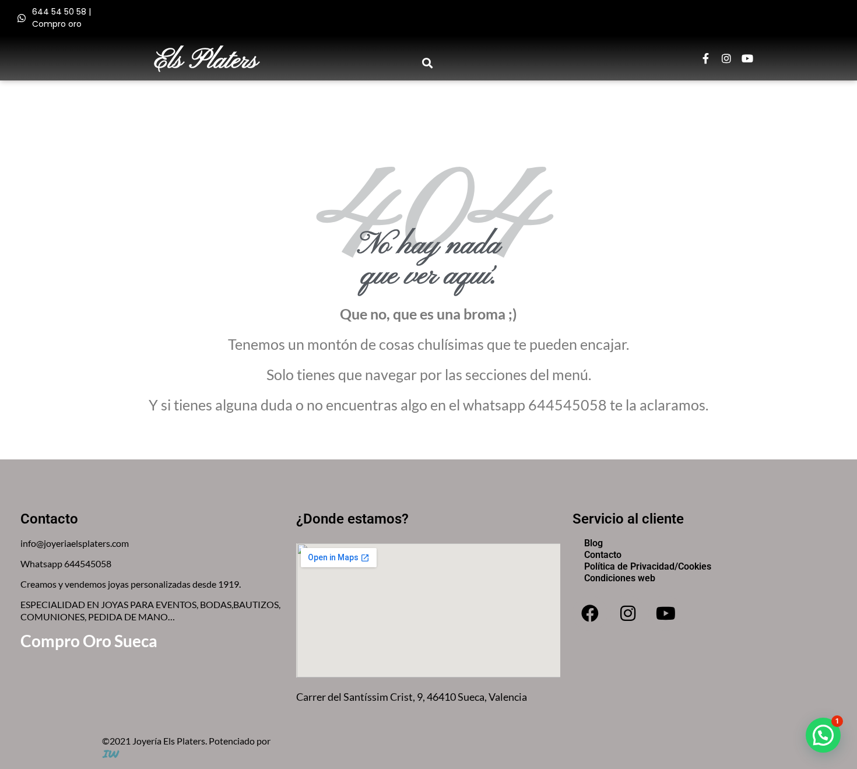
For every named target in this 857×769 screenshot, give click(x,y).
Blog (593, 543)
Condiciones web (619, 578)
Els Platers (206, 61)
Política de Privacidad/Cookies (647, 566)
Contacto (602, 554)
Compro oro (57, 24)
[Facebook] (589, 613)
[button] (427, 62)
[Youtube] (747, 58)
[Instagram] (726, 58)
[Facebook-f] (705, 58)
